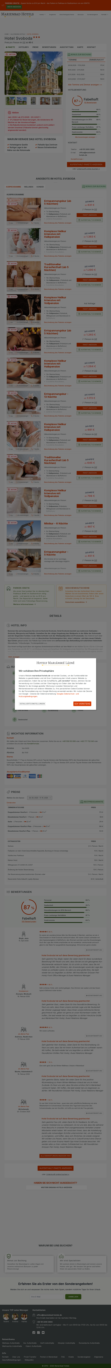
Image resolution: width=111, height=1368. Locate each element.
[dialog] (55, 684)
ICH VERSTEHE (82, 703)
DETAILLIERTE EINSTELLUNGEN (32, 704)
